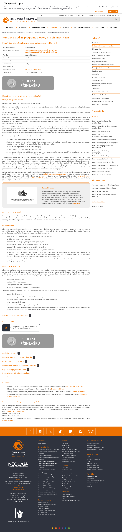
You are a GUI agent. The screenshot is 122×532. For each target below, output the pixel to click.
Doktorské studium (98, 58)
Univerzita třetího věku (100, 95)
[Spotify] (70, 431)
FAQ (63, 498)
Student (67, 28)
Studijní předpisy (66, 484)
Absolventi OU (97, 89)
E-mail (91, 15)
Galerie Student (97, 206)
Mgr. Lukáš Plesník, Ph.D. (33, 69)
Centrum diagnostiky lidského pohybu (105, 185)
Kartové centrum (42, 512)
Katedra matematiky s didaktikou (104, 139)
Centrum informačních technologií (47, 510)
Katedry (95, 116)
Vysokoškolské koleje (43, 508)
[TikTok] (60, 431)
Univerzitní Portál (113, 15)
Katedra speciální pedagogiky (102, 159)
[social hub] (91, 431)
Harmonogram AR (67, 474)
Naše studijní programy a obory (60, 32)
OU (3, 32)
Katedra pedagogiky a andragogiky (105, 142)
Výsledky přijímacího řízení (101, 52)
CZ (38, 15)
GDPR (88, 457)
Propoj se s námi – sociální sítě (102, 101)
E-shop (89, 461)
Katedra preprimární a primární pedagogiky (103, 152)
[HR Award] (18, 515)
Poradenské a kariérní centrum (103, 65)
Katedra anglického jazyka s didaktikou (101, 122)
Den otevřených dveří (68, 457)
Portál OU (65, 468)
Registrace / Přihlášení (68, 496)
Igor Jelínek (76, 203)
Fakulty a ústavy (29, 32)
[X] (50, 431)
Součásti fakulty (40, 28)
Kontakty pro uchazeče (100, 104)
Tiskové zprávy (91, 479)
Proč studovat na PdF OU (101, 55)
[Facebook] (30, 431)
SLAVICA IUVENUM (36, 178)
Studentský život (98, 80)
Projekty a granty (91, 445)
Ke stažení (89, 485)
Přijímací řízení (97, 49)
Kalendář (89, 487)
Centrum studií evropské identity (47, 492)
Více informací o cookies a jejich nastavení (57, 9)
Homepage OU (42, 443)
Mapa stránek (64, 15)
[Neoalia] (18, 464)
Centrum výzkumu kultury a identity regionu (104, 195)
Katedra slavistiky (13, 377)
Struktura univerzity (18, 32)
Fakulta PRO (101, 28)
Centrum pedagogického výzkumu (104, 188)
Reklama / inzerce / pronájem (95, 469)
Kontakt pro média (92, 477)
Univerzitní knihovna (43, 502)
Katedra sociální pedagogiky (102, 156)
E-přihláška (96, 43)
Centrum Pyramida (78, 391)
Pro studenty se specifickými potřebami (102, 84)
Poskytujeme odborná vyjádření (95, 481)
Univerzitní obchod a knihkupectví (47, 504)
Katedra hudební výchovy (101, 131)
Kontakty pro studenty (68, 488)
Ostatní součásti (98, 202)
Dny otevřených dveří (99, 61)
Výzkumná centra (99, 180)
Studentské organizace (68, 486)
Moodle (84, 15)
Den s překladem (82, 176)
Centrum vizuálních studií (100, 191)
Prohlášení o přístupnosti (93, 459)
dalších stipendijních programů (54, 174)
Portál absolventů (67, 494)
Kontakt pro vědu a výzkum (94, 449)
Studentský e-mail (67, 470)
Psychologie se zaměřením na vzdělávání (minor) (41, 52)
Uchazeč (55, 28)
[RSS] (80, 431)
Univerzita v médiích (92, 483)
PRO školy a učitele (92, 463)
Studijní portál (99, 15)
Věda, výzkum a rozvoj (83, 28)
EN (41, 15)
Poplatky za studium (99, 77)
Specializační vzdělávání (100, 98)
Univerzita (11, 28)
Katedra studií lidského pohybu (103, 162)
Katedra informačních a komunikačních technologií (102, 135)
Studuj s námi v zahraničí (100, 68)
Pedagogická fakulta (40, 32)
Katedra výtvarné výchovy (101, 171)
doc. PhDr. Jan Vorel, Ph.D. (74, 386)
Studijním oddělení (57, 389)
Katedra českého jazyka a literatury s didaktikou (104, 127)
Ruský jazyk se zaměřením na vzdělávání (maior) (41, 50)
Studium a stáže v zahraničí (69, 476)
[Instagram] (40, 431)
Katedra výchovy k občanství (102, 168)
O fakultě (24, 28)
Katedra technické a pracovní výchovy (105, 165)
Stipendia (95, 74)
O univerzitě (8, 32)
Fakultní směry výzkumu (93, 443)
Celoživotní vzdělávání (100, 92)
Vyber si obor (66, 445)
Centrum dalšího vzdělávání (101, 175)
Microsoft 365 (75, 15)
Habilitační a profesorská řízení (95, 447)
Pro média (113, 28)
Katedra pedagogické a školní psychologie (102, 146)
